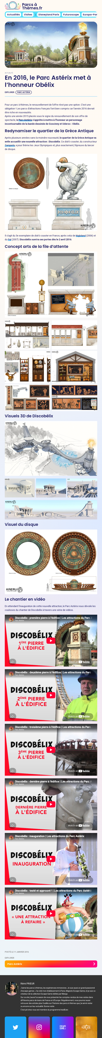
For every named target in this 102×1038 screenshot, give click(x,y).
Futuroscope (71, 14)
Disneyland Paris (49, 14)
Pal (9, 239)
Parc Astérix (23, 92)
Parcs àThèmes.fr (32, 6)
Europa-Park (91, 14)
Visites (28, 14)
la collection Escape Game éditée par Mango (49, 994)
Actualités (13, 14)
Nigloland (81, 235)
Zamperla (10, 145)
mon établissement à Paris (54, 991)
